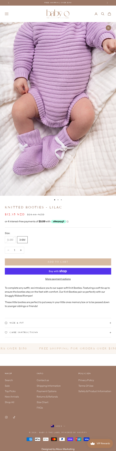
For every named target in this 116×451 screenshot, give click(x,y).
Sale (7, 385)
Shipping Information (49, 385)
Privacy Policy (86, 380)
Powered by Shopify (74, 432)
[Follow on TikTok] (14, 417)
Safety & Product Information (94, 391)
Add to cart (58, 262)
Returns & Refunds (47, 396)
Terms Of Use (85, 385)
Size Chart (42, 402)
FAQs (40, 407)
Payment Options (46, 391)
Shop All (9, 402)
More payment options (58, 278)
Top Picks (10, 391)
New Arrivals (12, 396)
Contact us (43, 380)
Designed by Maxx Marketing (58, 449)
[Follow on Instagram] (6, 417)
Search (9, 380)
